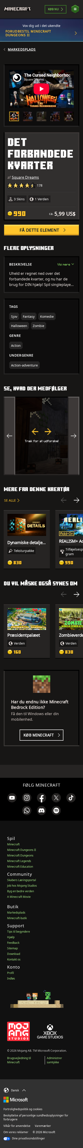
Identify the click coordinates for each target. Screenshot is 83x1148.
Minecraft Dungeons (20, 855)
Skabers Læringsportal (21, 880)
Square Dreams (25, 177)
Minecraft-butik (17, 918)
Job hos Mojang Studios (22, 886)
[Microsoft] (15, 1099)
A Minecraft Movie (19, 897)
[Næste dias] (76, 500)
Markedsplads (22, 49)
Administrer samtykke (54, 1060)
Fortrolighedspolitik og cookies (22, 1109)
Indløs (11, 978)
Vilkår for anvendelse (16, 1126)
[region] (41, 436)
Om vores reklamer (15, 1132)
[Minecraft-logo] (19, 9)
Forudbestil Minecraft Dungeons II (28, 33)
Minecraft (13, 844)
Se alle (10, 500)
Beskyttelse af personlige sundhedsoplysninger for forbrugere (35, 1117)
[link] (12, 797)
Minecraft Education (20, 867)
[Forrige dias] (63, 500)
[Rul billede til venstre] (9, 436)
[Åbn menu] (75, 9)
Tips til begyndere (18, 932)
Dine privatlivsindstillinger (28, 1138)
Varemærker (43, 1126)
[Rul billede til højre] (73, 436)
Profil (10, 973)
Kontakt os (14, 959)
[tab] (14, 116)
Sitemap (12, 948)
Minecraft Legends (19, 861)
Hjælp (11, 937)
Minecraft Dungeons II (21, 850)
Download (13, 954)
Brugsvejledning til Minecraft (19, 1060)
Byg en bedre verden (20, 891)
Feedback (13, 943)
